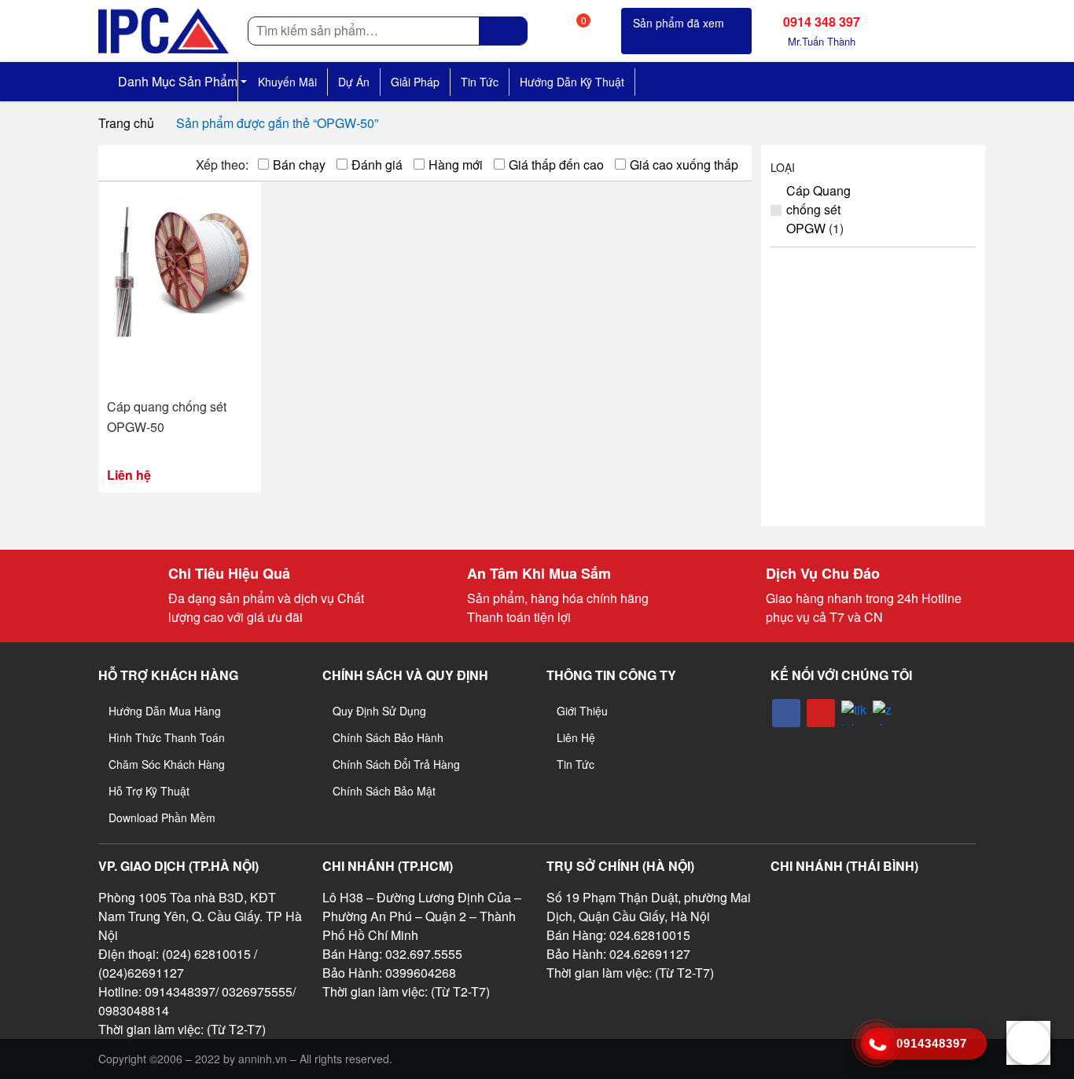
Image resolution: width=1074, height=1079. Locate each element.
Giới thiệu (582, 711)
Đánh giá (377, 164)
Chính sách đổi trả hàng (396, 764)
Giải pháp (415, 82)
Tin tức (479, 82)
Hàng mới (455, 164)
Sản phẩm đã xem (678, 23)
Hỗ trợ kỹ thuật (149, 791)
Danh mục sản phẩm (176, 81)
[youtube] (821, 713)
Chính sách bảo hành (388, 737)
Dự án (354, 82)
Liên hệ (576, 737)
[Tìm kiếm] (503, 30)
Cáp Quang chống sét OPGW (818, 209)
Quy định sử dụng (379, 711)
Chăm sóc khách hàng (167, 764)
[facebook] (786, 713)
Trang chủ (126, 123)
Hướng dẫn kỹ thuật (572, 82)
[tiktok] (854, 713)
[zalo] (885, 713)
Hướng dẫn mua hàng (165, 711)
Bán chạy (299, 164)
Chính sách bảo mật (384, 791)
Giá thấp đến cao (556, 164)
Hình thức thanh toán (167, 737)
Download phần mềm (162, 817)
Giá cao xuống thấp (684, 164)
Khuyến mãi (287, 82)
